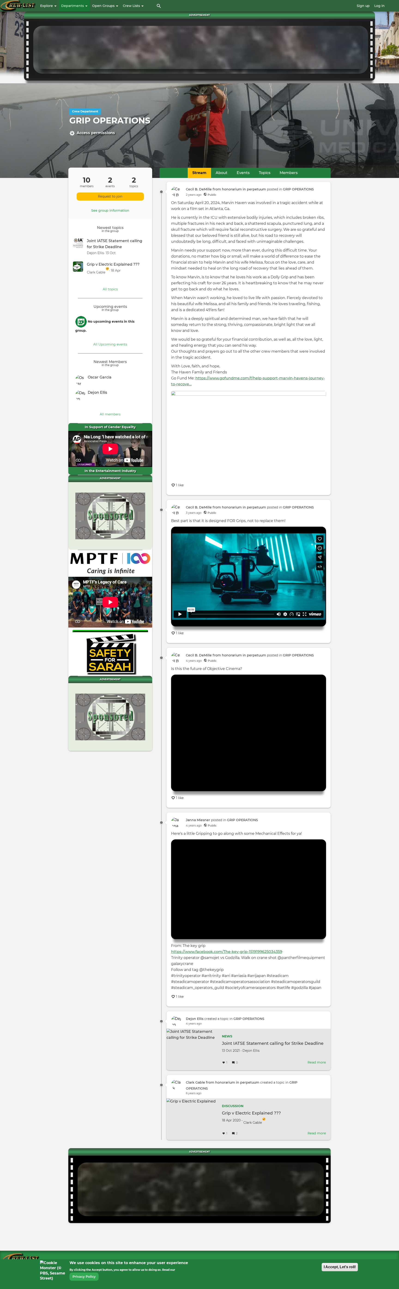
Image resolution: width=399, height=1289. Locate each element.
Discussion (232, 1106)
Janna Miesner (198, 820)
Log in (379, 6)
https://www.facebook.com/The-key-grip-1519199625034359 (226, 951)
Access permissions (96, 133)
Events (243, 173)
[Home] (18, 6)
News (227, 1036)
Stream (199, 173)
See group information (110, 210)
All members (110, 414)
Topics (264, 173)
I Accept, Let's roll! (340, 1267)
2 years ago (194, 194)
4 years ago (194, 660)
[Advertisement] (200, 49)
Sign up (363, 6)
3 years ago (194, 512)
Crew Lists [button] (132, 6)
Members (289, 173)
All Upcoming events (110, 344)
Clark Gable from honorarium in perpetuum (222, 1082)
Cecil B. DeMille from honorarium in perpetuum (226, 189)
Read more (317, 1062)
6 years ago (194, 1093)
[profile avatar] (81, 379)
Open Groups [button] (103, 6)
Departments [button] (73, 6)
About (221, 173)
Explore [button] (47, 6)
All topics (110, 289)
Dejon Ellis (194, 1019)
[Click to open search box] (159, 6)
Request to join (110, 196)
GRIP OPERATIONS (298, 189)
